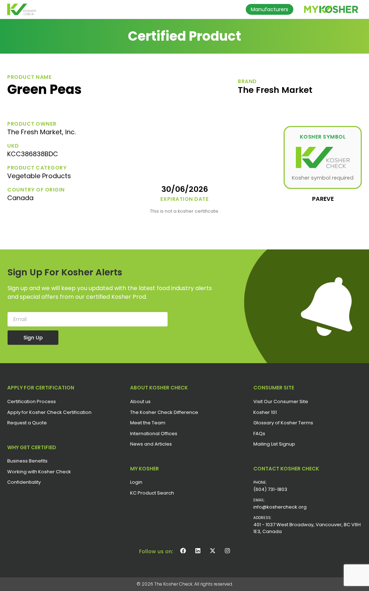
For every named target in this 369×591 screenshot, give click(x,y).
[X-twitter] (212, 551)
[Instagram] (227, 551)
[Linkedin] (198, 551)
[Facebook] (183, 551)
